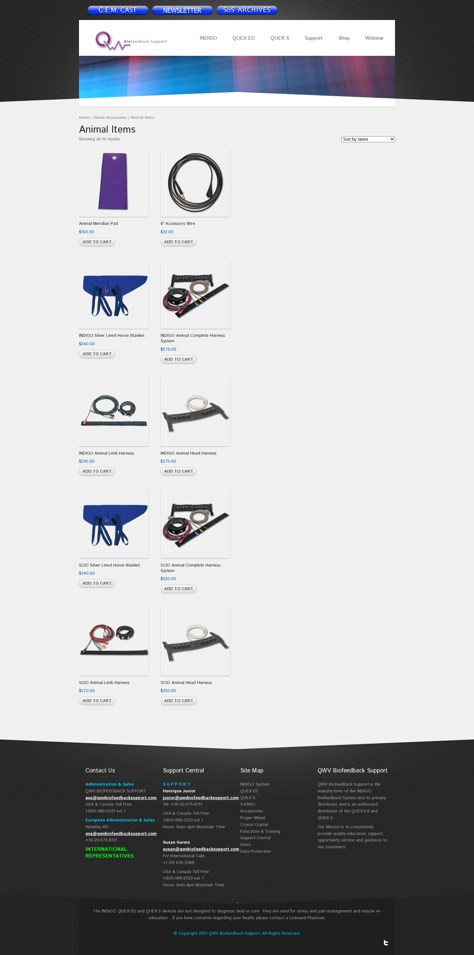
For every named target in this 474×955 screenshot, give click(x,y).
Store (245, 845)
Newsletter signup (117, 10)
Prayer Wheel (252, 818)
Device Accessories (110, 117)
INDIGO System (255, 784)
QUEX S (280, 38)
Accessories (251, 811)
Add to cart (97, 242)
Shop (344, 38)
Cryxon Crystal (254, 825)
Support (314, 38)
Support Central (255, 838)
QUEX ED (243, 38)
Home (84, 117)
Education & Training (260, 832)
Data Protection (255, 852)
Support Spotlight (246, 10)
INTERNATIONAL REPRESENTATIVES (109, 853)
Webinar (374, 38)
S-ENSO (247, 804)
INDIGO (208, 38)
